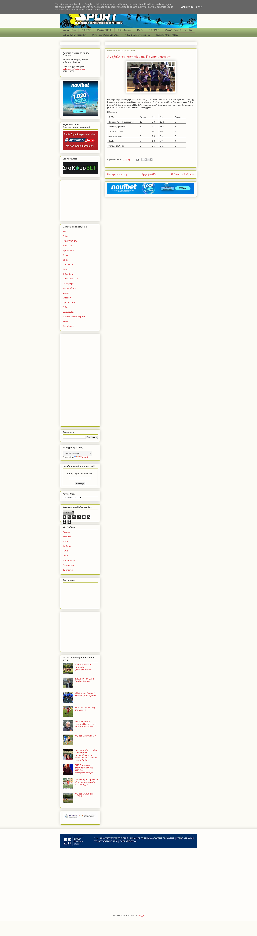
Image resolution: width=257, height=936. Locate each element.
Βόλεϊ (65, 260)
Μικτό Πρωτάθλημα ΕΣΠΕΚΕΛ (105, 35)
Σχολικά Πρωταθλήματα (74, 316)
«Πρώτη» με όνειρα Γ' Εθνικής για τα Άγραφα (85, 694)
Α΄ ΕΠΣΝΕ (86, 30)
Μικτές (140, 30)
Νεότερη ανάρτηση (117, 174)
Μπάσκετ (67, 298)
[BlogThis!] (145, 159)
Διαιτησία (67, 269)
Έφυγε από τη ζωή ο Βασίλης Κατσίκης (84, 680)
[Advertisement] (81, 199)
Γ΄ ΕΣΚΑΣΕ (154, 30)
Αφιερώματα (68, 250)
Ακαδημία (67, 546)
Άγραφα (66, 532)
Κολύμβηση (68, 274)
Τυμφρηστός (68, 565)
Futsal (65, 236)
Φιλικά (65, 321)
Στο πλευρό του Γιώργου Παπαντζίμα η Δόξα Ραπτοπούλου (85, 724)
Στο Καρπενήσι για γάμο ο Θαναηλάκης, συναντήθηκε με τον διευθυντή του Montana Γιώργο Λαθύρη (86, 755)
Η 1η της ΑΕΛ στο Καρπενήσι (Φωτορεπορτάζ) (83, 667)
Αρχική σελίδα (69, 30)
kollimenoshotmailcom (74, 69)
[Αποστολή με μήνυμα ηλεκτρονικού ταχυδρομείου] (142, 159)
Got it (199, 7)
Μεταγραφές (68, 283)
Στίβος (66, 307)
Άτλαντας (67, 536)
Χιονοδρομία (68, 326)
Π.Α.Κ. (66, 551)
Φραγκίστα (68, 570)
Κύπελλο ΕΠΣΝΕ (104, 30)
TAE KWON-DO (70, 241)
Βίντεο (65, 255)
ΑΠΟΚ (65, 541)
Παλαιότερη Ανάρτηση (182, 174)
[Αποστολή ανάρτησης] (137, 159)
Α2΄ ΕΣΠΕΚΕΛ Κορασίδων (74, 35)
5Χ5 (64, 231)
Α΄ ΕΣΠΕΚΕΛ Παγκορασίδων (137, 35)
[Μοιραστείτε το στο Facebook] (151, 159)
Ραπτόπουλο (69, 560)
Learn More (187, 7)
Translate (84, 457)
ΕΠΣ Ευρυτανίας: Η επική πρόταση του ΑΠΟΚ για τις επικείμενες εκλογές (84, 769)
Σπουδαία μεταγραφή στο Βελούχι (85, 708)
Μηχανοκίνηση (69, 288)
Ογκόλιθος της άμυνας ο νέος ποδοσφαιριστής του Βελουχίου (86, 782)
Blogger (141, 915)
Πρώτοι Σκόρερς (124, 30)
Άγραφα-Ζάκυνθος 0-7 (85, 736)
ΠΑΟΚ (65, 555)
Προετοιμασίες (69, 302)
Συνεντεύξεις (68, 312)
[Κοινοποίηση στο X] (148, 159)
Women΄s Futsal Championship (178, 30)
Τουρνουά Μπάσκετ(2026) (167, 35)
